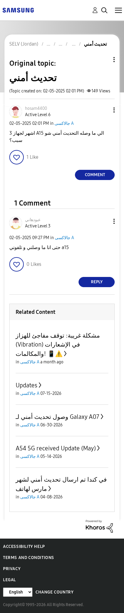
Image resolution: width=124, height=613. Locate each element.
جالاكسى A (64, 123)
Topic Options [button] (104, 59)
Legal (9, 579)
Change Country (54, 592)
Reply (97, 281)
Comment (95, 174)
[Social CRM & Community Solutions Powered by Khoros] (99, 526)
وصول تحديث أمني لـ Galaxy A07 (57, 416)
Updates (26, 385)
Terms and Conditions (28, 557)
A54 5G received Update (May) (56, 448)
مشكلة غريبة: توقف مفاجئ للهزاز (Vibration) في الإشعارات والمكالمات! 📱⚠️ (58, 344)
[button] (104, 110)
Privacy (11, 568)
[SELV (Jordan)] (18, 10)
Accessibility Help (24, 546)
